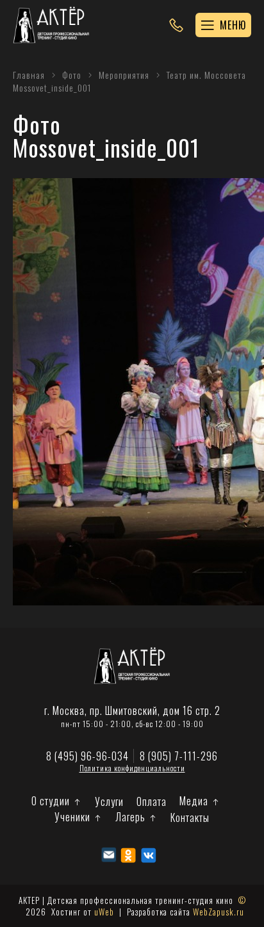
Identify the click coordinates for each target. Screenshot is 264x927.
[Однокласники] (128, 855)
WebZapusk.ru (218, 911)
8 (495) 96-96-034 (87, 756)
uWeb (104, 911)
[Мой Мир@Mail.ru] (109, 855)
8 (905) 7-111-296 (179, 756)
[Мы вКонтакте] (148, 855)
